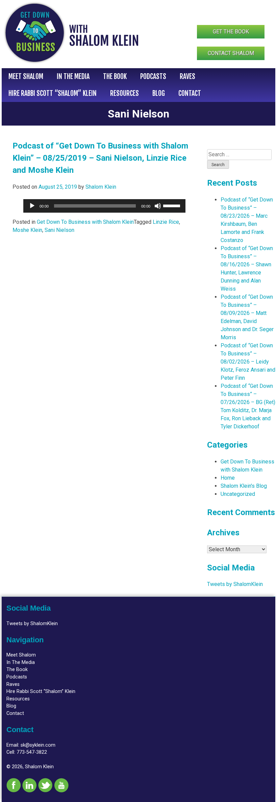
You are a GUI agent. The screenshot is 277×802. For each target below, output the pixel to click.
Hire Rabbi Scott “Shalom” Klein (52, 93)
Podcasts (153, 76)
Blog (158, 93)
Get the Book (231, 31)
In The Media (73, 76)
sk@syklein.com (38, 745)
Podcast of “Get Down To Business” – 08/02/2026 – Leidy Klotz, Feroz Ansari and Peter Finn (248, 361)
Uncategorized (238, 494)
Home (228, 478)
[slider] (172, 205)
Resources (124, 93)
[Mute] (157, 206)
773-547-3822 (32, 752)
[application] (104, 206)
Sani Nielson (59, 230)
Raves (187, 76)
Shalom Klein (100, 187)
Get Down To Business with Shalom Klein (85, 222)
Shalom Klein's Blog (244, 486)
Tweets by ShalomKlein (235, 584)
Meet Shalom (25, 76)
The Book (115, 76)
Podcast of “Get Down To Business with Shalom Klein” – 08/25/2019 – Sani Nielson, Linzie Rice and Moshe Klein (100, 158)
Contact (189, 93)
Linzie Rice (166, 222)
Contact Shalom (231, 53)
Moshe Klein (27, 230)
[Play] (32, 206)
